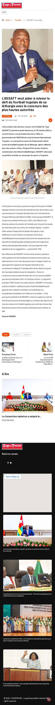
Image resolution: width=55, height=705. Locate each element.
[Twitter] (11, 463)
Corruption (11, 410)
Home (8, 20)
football (16, 335)
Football (18, 20)
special (27, 335)
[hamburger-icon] (4, 12)
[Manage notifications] (49, 699)
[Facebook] (8, 463)
